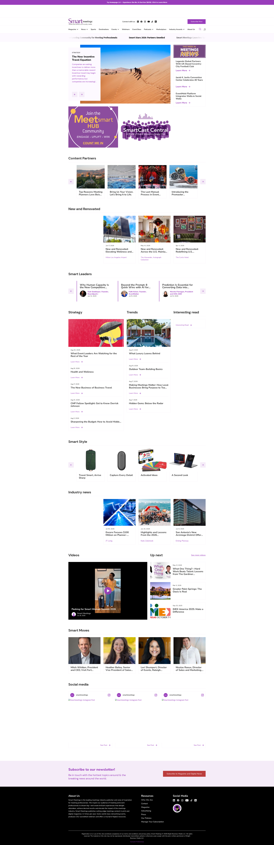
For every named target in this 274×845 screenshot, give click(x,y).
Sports (93, 29)
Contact (144, 803)
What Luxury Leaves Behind (144, 353)
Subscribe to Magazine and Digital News (184, 773)
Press (143, 814)
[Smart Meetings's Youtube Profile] (149, 22)
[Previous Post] (74, 94)
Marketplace (161, 29)
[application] (107, 591)
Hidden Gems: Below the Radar (146, 403)
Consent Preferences (137, 842)
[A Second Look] (183, 460)
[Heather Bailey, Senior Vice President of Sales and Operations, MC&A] (119, 650)
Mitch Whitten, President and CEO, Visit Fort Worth (84, 670)
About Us (191, 29)
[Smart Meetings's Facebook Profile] (141, 22)
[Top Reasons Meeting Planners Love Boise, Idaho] (91, 176)
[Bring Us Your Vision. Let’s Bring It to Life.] (122, 176)
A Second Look (180, 475)
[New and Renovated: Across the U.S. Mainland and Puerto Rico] (154, 229)
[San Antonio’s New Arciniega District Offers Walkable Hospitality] (189, 512)
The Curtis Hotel (182, 257)
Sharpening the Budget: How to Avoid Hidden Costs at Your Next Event (96, 423)
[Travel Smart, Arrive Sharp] (91, 460)
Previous (71, 181)
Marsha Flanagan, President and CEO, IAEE (181, 293)
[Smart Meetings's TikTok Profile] (152, 22)
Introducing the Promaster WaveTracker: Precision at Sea (180, 196)
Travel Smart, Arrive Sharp (90, 476)
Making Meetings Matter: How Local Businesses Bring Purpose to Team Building (148, 387)
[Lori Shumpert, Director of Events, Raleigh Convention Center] (154, 650)
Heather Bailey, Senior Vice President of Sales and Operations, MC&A (118, 670)
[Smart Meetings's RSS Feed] (156, 22)
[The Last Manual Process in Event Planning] (152, 176)
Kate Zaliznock (147, 541)
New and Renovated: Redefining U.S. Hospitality (187, 251)
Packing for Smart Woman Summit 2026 (94, 609)
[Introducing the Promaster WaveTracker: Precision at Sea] (183, 176)
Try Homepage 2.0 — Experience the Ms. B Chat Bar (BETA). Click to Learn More (137, 2)
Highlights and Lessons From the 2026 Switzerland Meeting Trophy (153, 536)
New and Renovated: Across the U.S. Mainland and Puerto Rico (154, 251)
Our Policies (146, 818)
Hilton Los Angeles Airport (116, 257)
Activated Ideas (149, 475)
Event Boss (136, 29)
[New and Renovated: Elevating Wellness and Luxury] (119, 229)
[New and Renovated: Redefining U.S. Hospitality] (189, 229)
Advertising (146, 811)
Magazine (72, 29)
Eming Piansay (182, 541)
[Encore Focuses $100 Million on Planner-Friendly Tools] (119, 512)
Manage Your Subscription (152, 821)
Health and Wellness (82, 371)
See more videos (198, 555)
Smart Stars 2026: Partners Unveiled (117, 37)
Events (114, 29)
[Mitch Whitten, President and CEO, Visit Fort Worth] (84, 650)
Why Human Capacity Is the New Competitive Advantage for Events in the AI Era (94, 288)
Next (203, 181)
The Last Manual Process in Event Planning (150, 194)
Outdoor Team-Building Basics (146, 369)
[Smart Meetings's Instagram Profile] (145, 22)
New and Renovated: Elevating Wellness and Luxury (119, 251)
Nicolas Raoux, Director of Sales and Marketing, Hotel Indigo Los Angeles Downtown (189, 671)
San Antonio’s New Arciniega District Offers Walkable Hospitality (189, 535)
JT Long (109, 541)
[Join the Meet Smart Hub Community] (93, 127)
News (83, 29)
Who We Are (147, 800)
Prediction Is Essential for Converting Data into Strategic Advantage (177, 287)
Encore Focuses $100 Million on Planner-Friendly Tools (117, 535)
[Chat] (200, 29)
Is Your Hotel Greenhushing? (81, 58)
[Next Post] (81, 94)
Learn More (181, 70)
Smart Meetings (80, 21)
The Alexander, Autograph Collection (151, 258)
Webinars (126, 29)
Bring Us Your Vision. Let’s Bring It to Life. (121, 193)
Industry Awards (175, 29)
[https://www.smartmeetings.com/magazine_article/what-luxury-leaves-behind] (149, 333)
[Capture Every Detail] (122, 460)
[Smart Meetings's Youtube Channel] (187, 800)
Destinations (104, 29)
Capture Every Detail (121, 475)
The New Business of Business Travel (91, 387)
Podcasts (147, 29)
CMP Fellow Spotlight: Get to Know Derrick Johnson (94, 405)
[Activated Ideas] (152, 460)
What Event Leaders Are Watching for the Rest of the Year (94, 355)
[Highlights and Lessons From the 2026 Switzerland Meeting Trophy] (154, 512)
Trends (75, 53)
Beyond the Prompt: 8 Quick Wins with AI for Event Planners (135, 287)
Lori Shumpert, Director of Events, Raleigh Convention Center (154, 670)
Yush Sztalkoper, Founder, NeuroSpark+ (98, 293)
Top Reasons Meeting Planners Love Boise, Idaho (90, 194)
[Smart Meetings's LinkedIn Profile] (138, 22)
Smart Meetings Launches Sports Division (167, 37)
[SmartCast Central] (146, 127)
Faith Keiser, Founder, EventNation (137, 293)
